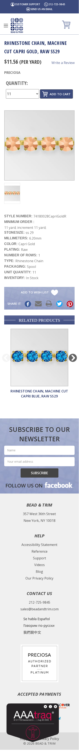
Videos (39, 565)
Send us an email (41, 9)
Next (73, 358)
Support (39, 558)
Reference (39, 551)
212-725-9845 (56, 4)
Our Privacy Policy (39, 578)
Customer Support (27, 4)
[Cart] (67, 24)
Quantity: (17, 82)
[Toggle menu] (6, 25)
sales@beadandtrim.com (39, 609)
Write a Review (63, 62)
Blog (39, 571)
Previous (6, 358)
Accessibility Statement (39, 544)
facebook (58, 485)
